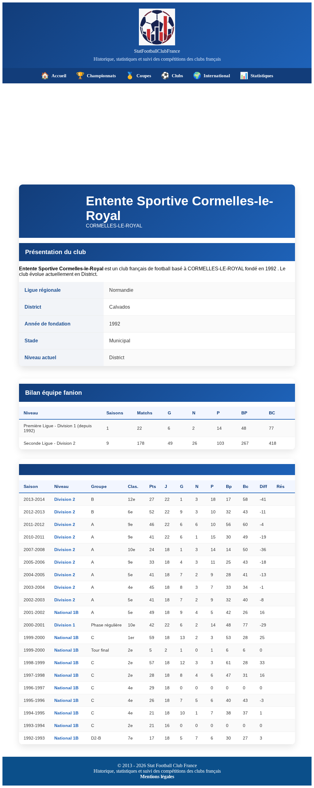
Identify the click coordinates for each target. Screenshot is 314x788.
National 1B (66, 612)
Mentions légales (157, 776)
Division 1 (64, 624)
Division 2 (64, 499)
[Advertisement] (157, 129)
